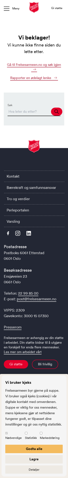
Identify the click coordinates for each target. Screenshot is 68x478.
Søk (10, 105)
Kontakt (13, 176)
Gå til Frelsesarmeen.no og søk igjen (34, 65)
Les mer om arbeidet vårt (23, 352)
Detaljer (34, 469)
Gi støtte (15, 364)
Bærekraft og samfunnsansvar (31, 187)
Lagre (34, 459)
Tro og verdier (18, 198)
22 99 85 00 (28, 293)
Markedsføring (50, 438)
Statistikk (31, 438)
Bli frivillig (45, 364)
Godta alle (34, 449)
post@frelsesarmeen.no (36, 298)
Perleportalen (18, 210)
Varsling (13, 221)
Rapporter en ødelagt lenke (31, 78)
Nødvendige (13, 438)
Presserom (13, 327)
